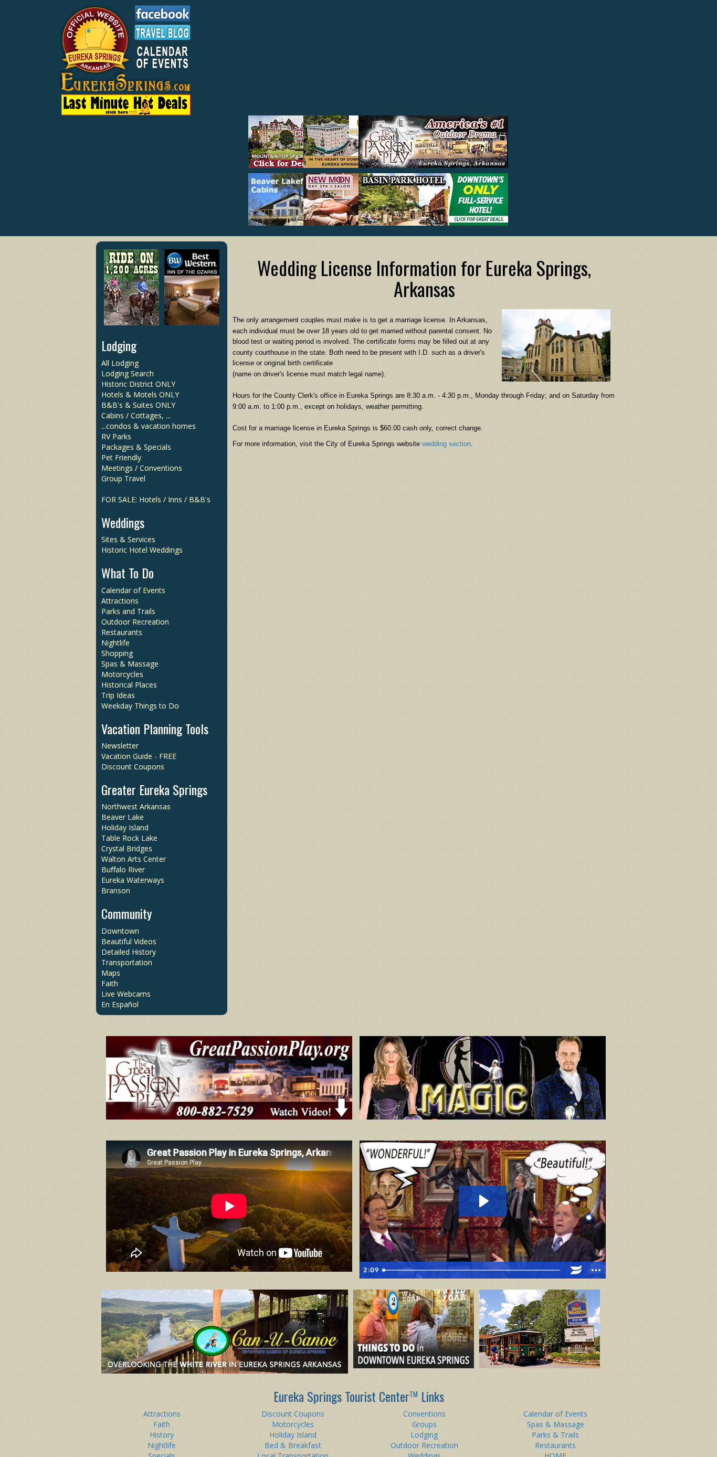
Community (126, 913)
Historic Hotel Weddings (142, 550)
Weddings (122, 522)
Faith (109, 983)
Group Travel (123, 478)
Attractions (120, 601)
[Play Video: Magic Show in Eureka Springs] (483, 1201)
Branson (115, 890)
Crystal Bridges (126, 848)
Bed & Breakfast (293, 1445)
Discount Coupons (132, 767)
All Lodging (120, 363)
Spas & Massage (130, 664)
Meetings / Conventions (141, 468)
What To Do (127, 572)
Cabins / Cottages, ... (136, 415)
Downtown (120, 931)
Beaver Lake (122, 817)
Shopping (117, 653)
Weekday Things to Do (140, 706)
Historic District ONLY (138, 384)
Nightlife (115, 643)
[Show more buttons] (596, 1270)
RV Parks (116, 436)
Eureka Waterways (132, 880)
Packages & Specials (136, 447)
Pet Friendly (121, 457)
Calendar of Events (133, 590)
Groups (424, 1424)
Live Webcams (126, 994)
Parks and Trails (128, 611)
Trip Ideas (118, 695)
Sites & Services (128, 539)
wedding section (446, 444)
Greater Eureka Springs (154, 789)
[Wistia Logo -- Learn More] (576, 1270)
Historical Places (129, 685)
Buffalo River (123, 869)
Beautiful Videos (128, 941)
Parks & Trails (555, 1435)
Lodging (118, 345)
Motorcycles (122, 674)
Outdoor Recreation (135, 622)
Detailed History (128, 952)
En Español (120, 1004)
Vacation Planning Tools (154, 728)
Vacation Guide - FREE (138, 756)
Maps (110, 973)
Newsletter (120, 746)
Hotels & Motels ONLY (140, 394)
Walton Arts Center (133, 859)
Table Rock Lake (129, 838)
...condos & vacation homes (148, 426)
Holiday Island (125, 827)
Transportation (126, 962)
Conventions (424, 1414)
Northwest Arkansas (136, 806)
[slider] (472, 1270)
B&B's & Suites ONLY (138, 405)
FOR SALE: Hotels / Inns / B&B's (155, 499)
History (162, 1435)
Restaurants (121, 632)
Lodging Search (127, 373)
